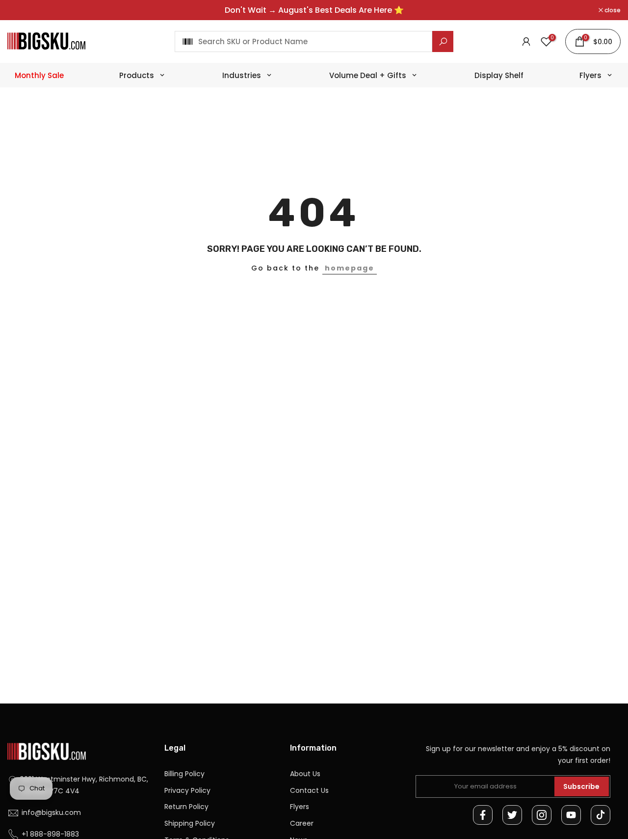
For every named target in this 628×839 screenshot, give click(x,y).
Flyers (299, 807)
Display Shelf (498, 75)
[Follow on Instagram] (541, 815)
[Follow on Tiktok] (600, 815)
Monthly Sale (39, 75)
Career (302, 823)
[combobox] (303, 41)
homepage (349, 268)
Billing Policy (184, 774)
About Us (305, 774)
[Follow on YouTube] (571, 815)
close (20, 10)
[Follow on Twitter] (512, 815)
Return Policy (186, 807)
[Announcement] (314, 10)
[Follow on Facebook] (483, 815)
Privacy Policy (187, 790)
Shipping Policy (189, 823)
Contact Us (309, 790)
